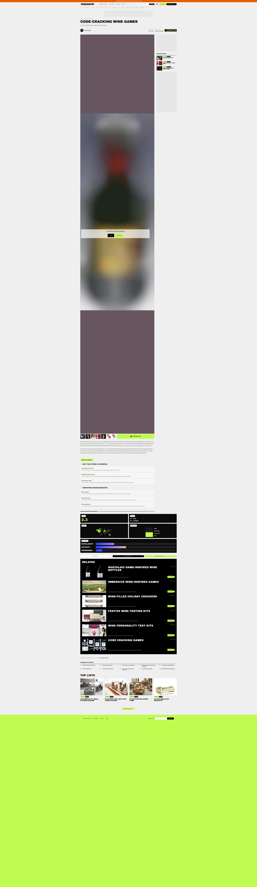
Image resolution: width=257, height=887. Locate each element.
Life (97, 7)
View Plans (162, 4)
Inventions (91, 18)
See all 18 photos (87, 459)
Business (114, 7)
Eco (119, 7)
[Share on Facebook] (170, 30)
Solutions (111, 4)
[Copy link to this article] (166, 30)
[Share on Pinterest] (175, 30)
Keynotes (142, 7)
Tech (93, 7)
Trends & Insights (103, 4)
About (123, 4)
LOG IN (110, 235)
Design (106, 7)
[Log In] (157, 4)
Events (118, 4)
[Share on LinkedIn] (168, 30)
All (82, 7)
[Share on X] (173, 30)
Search (151, 4)
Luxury (126, 7)
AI (90, 7)
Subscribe (170, 718)
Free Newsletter (171, 4)
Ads (110, 7)
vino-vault (157, 31)
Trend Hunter (82, 18)
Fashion (131, 7)
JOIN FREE (119, 235)
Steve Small (88, 30)
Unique (87, 18)
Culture (101, 7)
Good (123, 7)
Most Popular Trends (103, 657)
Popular (86, 7)
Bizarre (136, 7)
